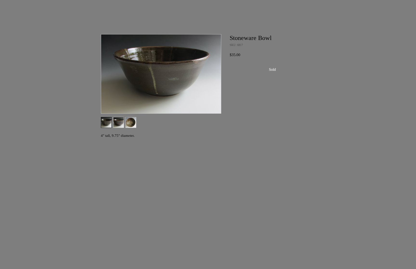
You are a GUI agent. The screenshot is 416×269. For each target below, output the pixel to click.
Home (105, 17)
